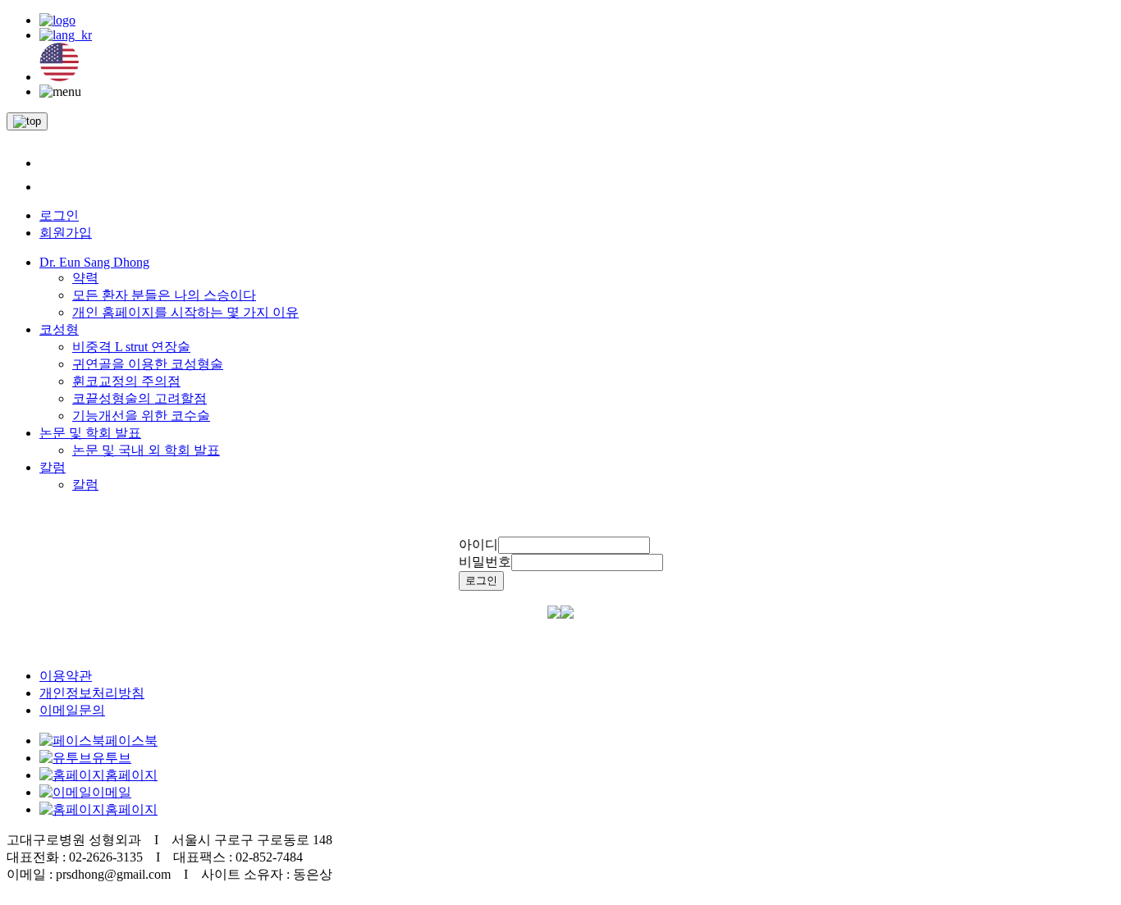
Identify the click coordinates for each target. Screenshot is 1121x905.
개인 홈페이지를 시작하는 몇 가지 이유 (185, 312)
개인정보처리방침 (91, 693)
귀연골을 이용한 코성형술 (147, 364)
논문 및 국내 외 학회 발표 (146, 450)
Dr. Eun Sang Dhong (94, 262)
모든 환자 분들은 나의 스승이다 (164, 295)
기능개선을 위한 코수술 (141, 416)
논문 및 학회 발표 (90, 433)
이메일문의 (72, 710)
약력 (85, 278)
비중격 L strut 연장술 (131, 347)
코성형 (59, 329)
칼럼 (52, 467)
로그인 (59, 215)
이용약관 (65, 676)
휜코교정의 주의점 (126, 381)
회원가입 (65, 233)
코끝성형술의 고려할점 (139, 398)
